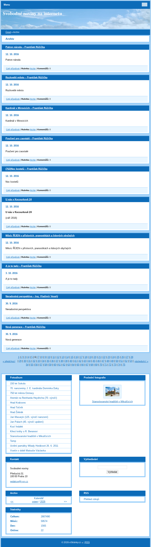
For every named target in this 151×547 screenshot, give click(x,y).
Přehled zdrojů (91, 499)
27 (127, 357)
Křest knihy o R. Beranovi (24, 431)
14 (67, 357)
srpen (35, 501)
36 (52, 361)
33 (38, 361)
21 (99, 357)
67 (87, 364)
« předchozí (9, 361)
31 (29, 361)
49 (112, 361)
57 (41, 364)
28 (132, 357)
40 (71, 361)
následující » (141, 361)
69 (96, 364)
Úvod (8, 32)
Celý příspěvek (13, 68)
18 (86, 357)
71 (105, 364)
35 (48, 361)
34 (43, 361)
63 (68, 364)
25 (118, 357)
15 (72, 357)
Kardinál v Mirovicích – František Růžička (29, 108)
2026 (42, 501)
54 (27, 364)
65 (78, 364)
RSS (87, 542)
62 (64, 364)
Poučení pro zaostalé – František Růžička (29, 138)
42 (80, 361)
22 (104, 357)
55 (32, 364)
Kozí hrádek (16, 426)
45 (94, 361)
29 (20, 361)
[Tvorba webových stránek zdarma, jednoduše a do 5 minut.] (82, 542)
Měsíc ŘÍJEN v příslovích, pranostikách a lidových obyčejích (40, 235)
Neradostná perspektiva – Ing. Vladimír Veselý (32, 296)
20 (95, 357)
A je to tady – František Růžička (23, 266)
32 (34, 361)
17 (81, 357)
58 (45, 364)
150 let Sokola (17, 383)
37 (57, 361)
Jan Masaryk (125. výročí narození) (29, 417)
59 (50, 364)
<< (11, 501)
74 (119, 364)
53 (130, 361)
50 (117, 361)
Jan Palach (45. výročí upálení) (26, 421)
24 (113, 357)
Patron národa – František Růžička (25, 47)
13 (63, 357)
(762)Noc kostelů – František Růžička (26, 168)
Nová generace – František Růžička (25, 327)
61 (59, 364)
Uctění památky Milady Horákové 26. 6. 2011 (34, 445)
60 (55, 364)
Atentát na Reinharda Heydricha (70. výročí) (33, 397)
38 (61, 361)
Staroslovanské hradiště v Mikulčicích (30, 436)
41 (75, 361)
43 (84, 361)
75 (124, 364)
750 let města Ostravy (22, 393)
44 (89, 361)
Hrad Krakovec (18, 402)
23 (109, 357)
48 (107, 361)
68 (91, 364)
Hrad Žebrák (16, 412)
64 (73, 364)
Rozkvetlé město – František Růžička (26, 77)
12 (58, 357)
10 (49, 357)
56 (36, 364)
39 (66, 361)
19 (90, 357)
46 (98, 361)
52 (126, 361)
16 (76, 357)
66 (82, 364)
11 (53, 357)
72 (110, 364)
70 (101, 364)
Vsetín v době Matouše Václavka (28, 450)
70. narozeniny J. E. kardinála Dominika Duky (34, 388)
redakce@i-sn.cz (19, 481)
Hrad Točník (16, 407)
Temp (13, 441)
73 (114, 364)
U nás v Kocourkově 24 (19, 199)
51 (121, 361)
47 (103, 361)
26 (122, 357)
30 (25, 361)
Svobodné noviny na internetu (32, 13)
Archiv (33, 68)
